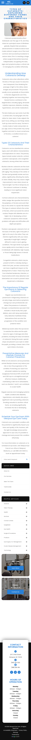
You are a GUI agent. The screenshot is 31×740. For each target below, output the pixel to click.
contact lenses (8, 520)
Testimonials (7, 487)
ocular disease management (12, 546)
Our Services (7, 476)
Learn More (15, 568)
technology (7, 550)
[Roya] (15, 737)
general (6, 504)
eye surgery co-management (13, 542)
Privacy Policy (23, 730)
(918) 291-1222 (15, 662)
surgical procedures (10, 533)
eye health (7, 529)
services (6, 516)
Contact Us (7, 492)
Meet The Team (8, 481)
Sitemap (15, 732)
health (6, 512)
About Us (6, 471)
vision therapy (8, 508)
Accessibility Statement (10, 730)
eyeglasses (7, 525)
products (6, 537)
